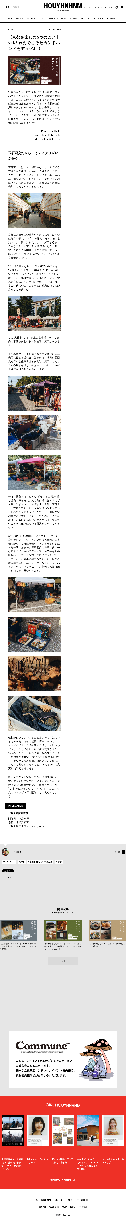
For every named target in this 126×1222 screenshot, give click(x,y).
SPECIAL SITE (98, 18)
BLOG (40, 18)
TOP (3, 877)
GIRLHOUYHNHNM (63, 1179)
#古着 (59, 861)
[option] (13, 1143)
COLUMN (31, 18)
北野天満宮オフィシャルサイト (26, 826)
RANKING (73, 18)
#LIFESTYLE (9, 861)
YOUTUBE (85, 18)
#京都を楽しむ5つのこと (40, 861)
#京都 (21, 861)
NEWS (10, 18)
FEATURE (20, 18)
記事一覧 (116, 852)
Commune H (112, 18)
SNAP (63, 18)
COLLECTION (52, 18)
